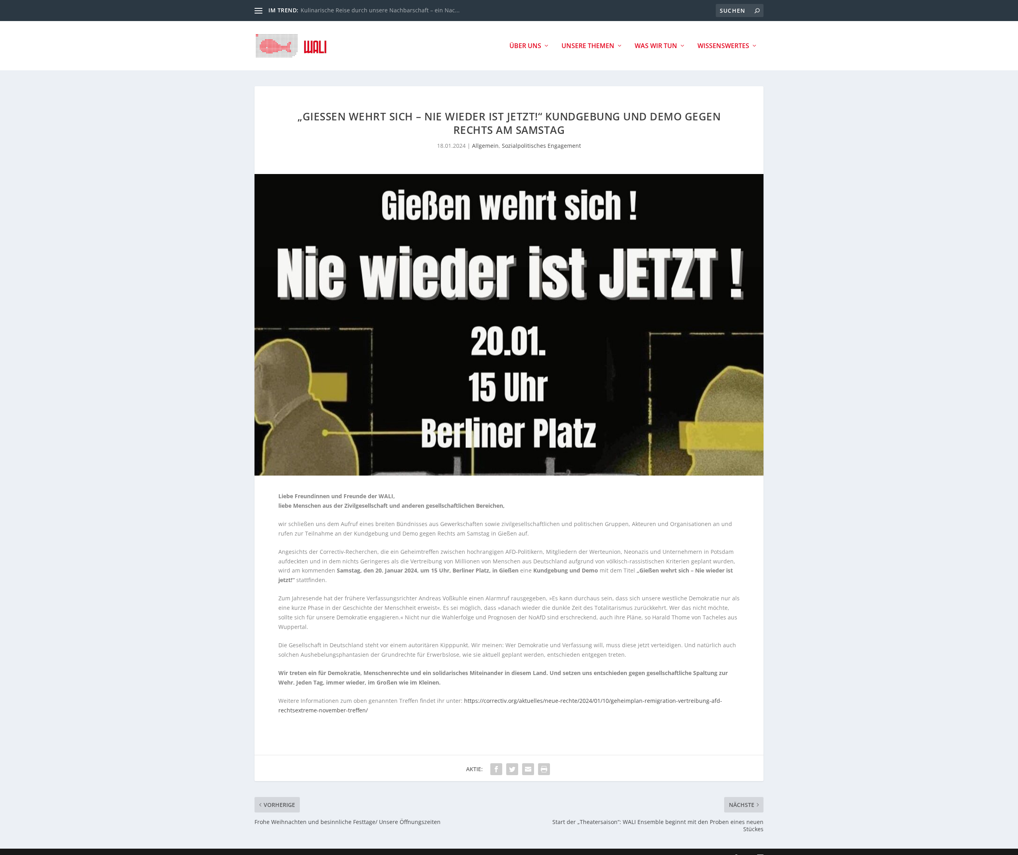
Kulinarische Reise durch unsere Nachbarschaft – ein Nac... (380, 10)
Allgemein (485, 145)
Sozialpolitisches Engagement (541, 145)
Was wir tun (656, 46)
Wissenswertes (723, 46)
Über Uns (525, 46)
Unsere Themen (587, 46)
